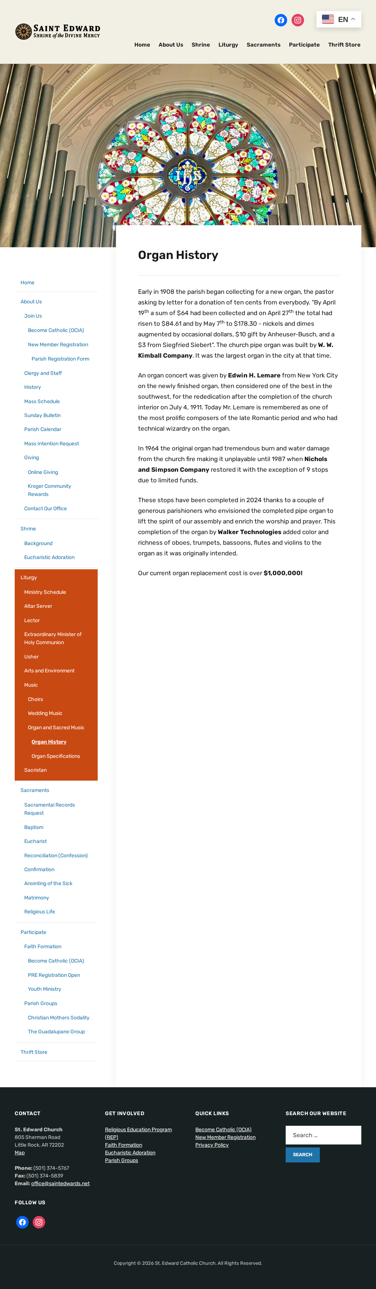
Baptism (33, 827)
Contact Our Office (45, 508)
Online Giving (43, 472)
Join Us (33, 316)
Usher (31, 657)
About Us (171, 44)
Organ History (49, 742)
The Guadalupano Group (56, 1032)
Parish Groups (40, 1003)
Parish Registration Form (60, 359)
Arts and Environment (49, 671)
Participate (304, 44)
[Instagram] (298, 20)
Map (20, 1153)
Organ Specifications (56, 756)
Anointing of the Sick (48, 883)
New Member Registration (58, 345)
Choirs (35, 699)
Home (142, 44)
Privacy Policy (212, 1145)
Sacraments (264, 44)
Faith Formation (42, 946)
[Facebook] (281, 20)
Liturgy (228, 44)
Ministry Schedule (45, 592)
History (32, 387)
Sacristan (35, 770)
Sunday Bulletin (42, 415)
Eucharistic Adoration (49, 557)
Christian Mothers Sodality (59, 1018)
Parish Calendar (42, 429)
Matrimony (36, 898)
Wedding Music (45, 713)
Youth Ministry (44, 989)
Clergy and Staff (43, 373)
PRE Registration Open (54, 975)
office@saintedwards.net (60, 1183)
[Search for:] (323, 1135)
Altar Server (38, 606)
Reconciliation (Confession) (56, 855)
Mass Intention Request (51, 444)
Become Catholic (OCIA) (56, 330)
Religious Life (39, 912)
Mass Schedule (42, 401)
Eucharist (35, 841)
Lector (32, 620)
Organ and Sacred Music (56, 727)
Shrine (201, 44)
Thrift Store (344, 44)
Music (31, 685)
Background (38, 543)
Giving (31, 457)
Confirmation (39, 869)
